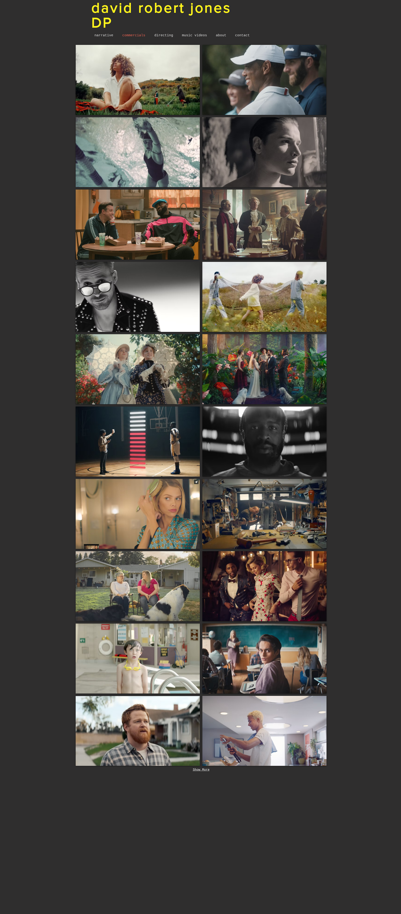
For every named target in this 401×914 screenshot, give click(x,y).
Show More (201, 769)
